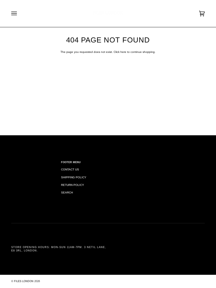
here (123, 51)
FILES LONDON (23, 281)
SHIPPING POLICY (73, 177)
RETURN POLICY (72, 184)
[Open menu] (19, 13)
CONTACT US (70, 169)
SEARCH (67, 192)
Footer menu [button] (71, 162)
